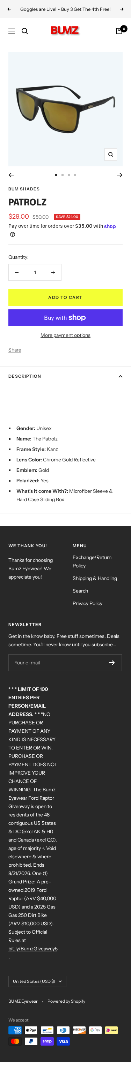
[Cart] (119, 31)
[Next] (120, 175)
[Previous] (11, 175)
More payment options (65, 335)
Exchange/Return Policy (92, 561)
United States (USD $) (34, 981)
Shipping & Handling (95, 578)
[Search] (25, 31)
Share (14, 350)
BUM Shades (24, 188)
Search (80, 591)
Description (24, 376)
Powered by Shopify (66, 1001)
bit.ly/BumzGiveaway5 (32, 948)
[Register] (112, 662)
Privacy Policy (87, 603)
